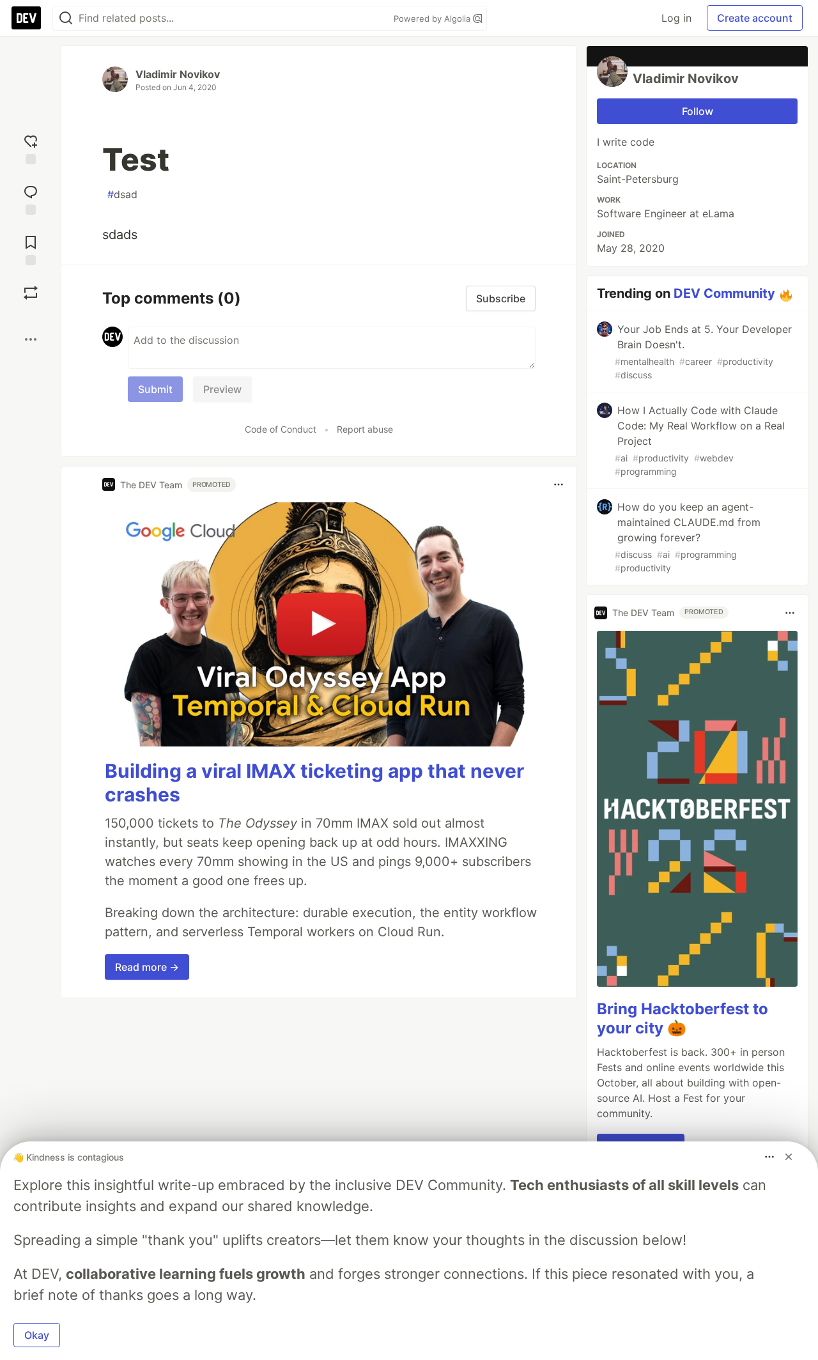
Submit (155, 389)
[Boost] (30, 292)
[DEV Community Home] (26, 18)
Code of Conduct (280, 429)
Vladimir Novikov (177, 74)
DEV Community (724, 293)
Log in (676, 18)
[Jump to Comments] (30, 198)
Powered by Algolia (433, 18)
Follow (697, 111)
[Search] (66, 18)
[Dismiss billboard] (789, 1157)
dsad (122, 194)
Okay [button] (36, 1335)
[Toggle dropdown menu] (558, 484)
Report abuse (365, 429)
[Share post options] (30, 339)
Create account (754, 18)
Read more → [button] (147, 967)
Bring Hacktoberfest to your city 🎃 (682, 1018)
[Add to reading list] (30, 249)
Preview (222, 389)
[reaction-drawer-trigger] (30, 148)
